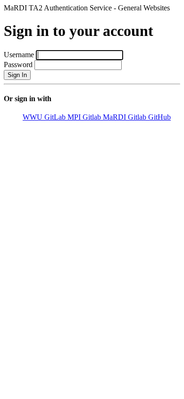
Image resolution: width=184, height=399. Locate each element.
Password (18, 65)
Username (19, 55)
